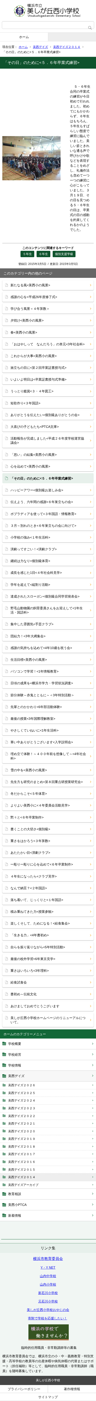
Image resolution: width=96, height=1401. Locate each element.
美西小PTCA (17, 1205)
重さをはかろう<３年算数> (30, 841)
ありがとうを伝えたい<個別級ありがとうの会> (44, 415)
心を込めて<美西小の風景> (30, 466)
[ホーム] (48, 11)
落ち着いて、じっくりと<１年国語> (36, 900)
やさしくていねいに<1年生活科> (34, 730)
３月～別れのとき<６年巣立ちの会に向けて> (43, 525)
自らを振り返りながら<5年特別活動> (37, 947)
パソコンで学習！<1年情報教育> (34, 671)
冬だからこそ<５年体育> (28, 793)
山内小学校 (48, 1284)
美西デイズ (40, 47)
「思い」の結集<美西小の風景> (33, 455)
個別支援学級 (64, 254)
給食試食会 (18, 982)
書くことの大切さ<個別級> (30, 829)
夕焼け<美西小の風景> (27, 320)
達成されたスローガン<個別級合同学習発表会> (44, 596)
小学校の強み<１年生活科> (30, 537)
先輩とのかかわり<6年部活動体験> (36, 707)
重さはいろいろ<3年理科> (29, 970)
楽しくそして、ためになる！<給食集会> (40, 923)
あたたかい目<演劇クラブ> (30, 852)
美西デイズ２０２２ (21, 1116)
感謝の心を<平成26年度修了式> (33, 297)
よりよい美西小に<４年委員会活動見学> (40, 805)
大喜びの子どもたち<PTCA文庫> (34, 427)
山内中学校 (48, 1276)
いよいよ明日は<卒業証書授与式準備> (38, 379)
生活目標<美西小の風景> (28, 659)
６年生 (43, 254)
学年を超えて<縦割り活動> (30, 584)
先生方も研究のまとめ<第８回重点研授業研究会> (46, 782)
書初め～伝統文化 (23, 994)
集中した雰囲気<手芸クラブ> (31, 624)
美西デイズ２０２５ (21, 1093)
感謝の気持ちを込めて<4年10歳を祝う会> (41, 648)
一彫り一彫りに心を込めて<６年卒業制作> (41, 864)
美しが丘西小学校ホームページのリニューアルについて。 (48, 1020)
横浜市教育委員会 (48, 1259)
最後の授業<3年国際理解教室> (32, 718)
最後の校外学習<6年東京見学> (32, 959)
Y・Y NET (48, 1267)
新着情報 (14, 1215)
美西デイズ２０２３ (21, 1108)
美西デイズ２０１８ (21, 1146)
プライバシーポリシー (24, 1389)
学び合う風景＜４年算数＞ (30, 309)
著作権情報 (72, 1389)
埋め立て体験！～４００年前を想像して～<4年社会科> (48, 756)
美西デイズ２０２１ (21, 1123)
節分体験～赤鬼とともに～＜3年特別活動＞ (42, 695)
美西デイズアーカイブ (23, 1185)
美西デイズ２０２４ (21, 1100)
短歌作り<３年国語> (25, 403)
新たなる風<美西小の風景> (30, 285)
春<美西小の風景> (23, 332)
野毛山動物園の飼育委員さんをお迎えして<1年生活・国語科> (46, 610)
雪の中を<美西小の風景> (28, 770)
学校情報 (14, 1065)
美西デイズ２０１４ (66, 47)
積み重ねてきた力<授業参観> (31, 911)
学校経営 (14, 1054)
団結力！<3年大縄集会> (27, 636)
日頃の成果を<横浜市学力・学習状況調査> (41, 683)
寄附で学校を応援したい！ (47, 1318)
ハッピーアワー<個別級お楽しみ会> (36, 490)
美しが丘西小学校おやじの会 (48, 1310)
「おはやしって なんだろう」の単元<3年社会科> (47, 344)
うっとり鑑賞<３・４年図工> (31, 391)
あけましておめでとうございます (34, 1006)
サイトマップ (48, 1397)
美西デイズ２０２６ (21, 1085)
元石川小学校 (48, 1301)
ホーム (24, 37)
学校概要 (14, 1044)
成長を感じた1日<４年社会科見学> (36, 573)
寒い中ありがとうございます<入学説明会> (41, 742)
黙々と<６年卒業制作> (27, 817)
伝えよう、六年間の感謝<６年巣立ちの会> (41, 502)
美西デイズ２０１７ (21, 1154)
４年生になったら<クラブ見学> (33, 876)
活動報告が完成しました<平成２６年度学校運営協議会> (47, 441)
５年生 (27, 254)
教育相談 (14, 1194)
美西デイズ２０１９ (21, 1139)
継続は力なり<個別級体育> (30, 561)
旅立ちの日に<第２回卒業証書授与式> (38, 368)
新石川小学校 (48, 1293)
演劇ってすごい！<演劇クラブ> (33, 549)
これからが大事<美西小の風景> (33, 356)
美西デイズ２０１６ (21, 1162)
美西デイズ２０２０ (21, 1131)
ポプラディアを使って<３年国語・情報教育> (43, 514)
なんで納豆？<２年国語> (28, 888)
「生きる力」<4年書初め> (29, 935)
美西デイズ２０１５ (21, 1169)
